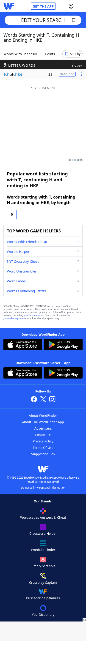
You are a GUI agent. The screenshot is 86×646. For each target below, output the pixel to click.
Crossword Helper (43, 533)
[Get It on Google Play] (63, 345)
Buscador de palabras (43, 598)
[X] (43, 399)
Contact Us (43, 435)
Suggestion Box (43, 454)
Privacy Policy (43, 441)
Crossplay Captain (43, 582)
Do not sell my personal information (43, 488)
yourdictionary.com (34, 315)
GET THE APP (43, 6)
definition (67, 74)
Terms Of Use (43, 447)
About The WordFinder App (43, 422)
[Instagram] (52, 399)
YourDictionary (43, 614)
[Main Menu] (80, 6)
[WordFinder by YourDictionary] (8, 6)
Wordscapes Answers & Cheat (43, 517)
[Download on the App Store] (22, 345)
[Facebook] (34, 399)
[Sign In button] (71, 6)
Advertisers (43, 428)
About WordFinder (43, 415)
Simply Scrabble (43, 566)
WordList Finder (43, 550)
